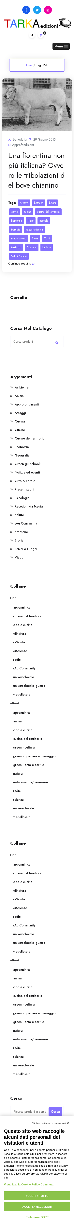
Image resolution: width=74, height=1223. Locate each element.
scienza (18, 799)
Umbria (46, 247)
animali (18, 721)
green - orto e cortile (28, 765)
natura (18, 773)
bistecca (38, 203)
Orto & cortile (25, 481)
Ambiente (21, 387)
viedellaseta (21, 694)
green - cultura (24, 747)
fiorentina (16, 221)
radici (17, 659)
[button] (61, 46)
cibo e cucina (22, 625)
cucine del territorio (27, 616)
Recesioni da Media (29, 506)
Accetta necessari (37, 1206)
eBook (15, 703)
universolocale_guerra (29, 685)
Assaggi (20, 413)
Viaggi (19, 557)
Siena (35, 238)
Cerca (57, 343)
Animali (20, 396)
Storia (19, 540)
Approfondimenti (23, 145)
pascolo (43, 221)
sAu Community (26, 523)
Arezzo (24, 203)
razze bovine (18, 238)
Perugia (15, 230)
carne (14, 212)
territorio (16, 247)
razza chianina (34, 230)
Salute (19, 515)
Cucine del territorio (30, 438)
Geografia (22, 455)
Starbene (21, 532)
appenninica (22, 607)
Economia (22, 447)
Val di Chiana (19, 256)
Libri (13, 598)
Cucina (20, 421)
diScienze (20, 651)
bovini (52, 203)
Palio (31, 221)
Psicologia (22, 498)
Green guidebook (27, 464)
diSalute (19, 642)
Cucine (20, 430)
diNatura (19, 633)
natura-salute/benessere (30, 782)
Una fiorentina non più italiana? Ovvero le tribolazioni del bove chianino (36, 170)
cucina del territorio (48, 212)
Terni (47, 238)
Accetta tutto (37, 1195)
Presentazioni (24, 489)
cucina (27, 212)
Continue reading (19, 263)
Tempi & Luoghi (26, 549)
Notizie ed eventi (27, 472)
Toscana (32, 247)
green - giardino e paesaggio (34, 756)
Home (28, 65)
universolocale (23, 677)
